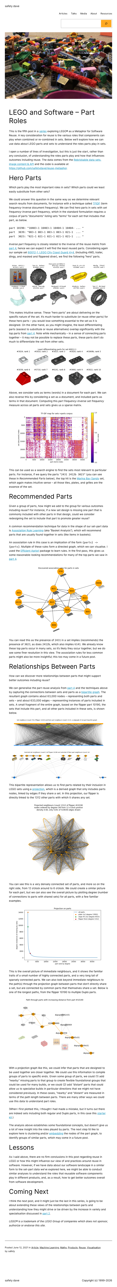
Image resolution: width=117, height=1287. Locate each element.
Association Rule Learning (27, 530)
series (43, 131)
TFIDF (96, 203)
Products (73, 1247)
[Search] (106, 23)
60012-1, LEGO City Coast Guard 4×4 (51, 252)
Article (35, 1247)
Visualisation (94, 1247)
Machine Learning (49, 1247)
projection (38, 789)
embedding (56, 1133)
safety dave (12, 6)
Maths (63, 1247)
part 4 (12, 248)
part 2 (46, 1213)
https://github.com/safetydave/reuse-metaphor (38, 168)
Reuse (82, 1247)
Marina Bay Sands (88, 478)
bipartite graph (90, 692)
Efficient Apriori (30, 550)
